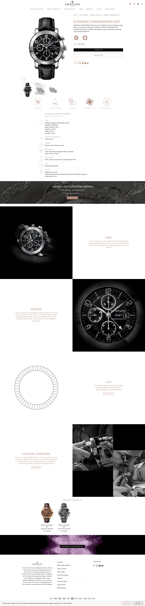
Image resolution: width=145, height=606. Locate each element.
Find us (99, 9)
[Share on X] (77, 63)
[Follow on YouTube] (102, 566)
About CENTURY (69, 9)
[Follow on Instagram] (97, 566)
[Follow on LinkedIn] (100, 566)
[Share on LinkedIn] (85, 63)
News (81, 9)
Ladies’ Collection (36, 9)
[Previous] (24, 48)
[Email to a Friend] (80, 63)
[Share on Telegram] (87, 63)
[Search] (142, 3)
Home (75, 15)
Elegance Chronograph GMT (111, 15)
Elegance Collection (96, 15)
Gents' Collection (83, 15)
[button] (134, 3)
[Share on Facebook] (75, 63)
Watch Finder (109, 9)
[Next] (68, 48)
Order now (98, 50)
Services (89, 9)
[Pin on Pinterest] (82, 63)
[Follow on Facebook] (94, 566)
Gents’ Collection (53, 9)
